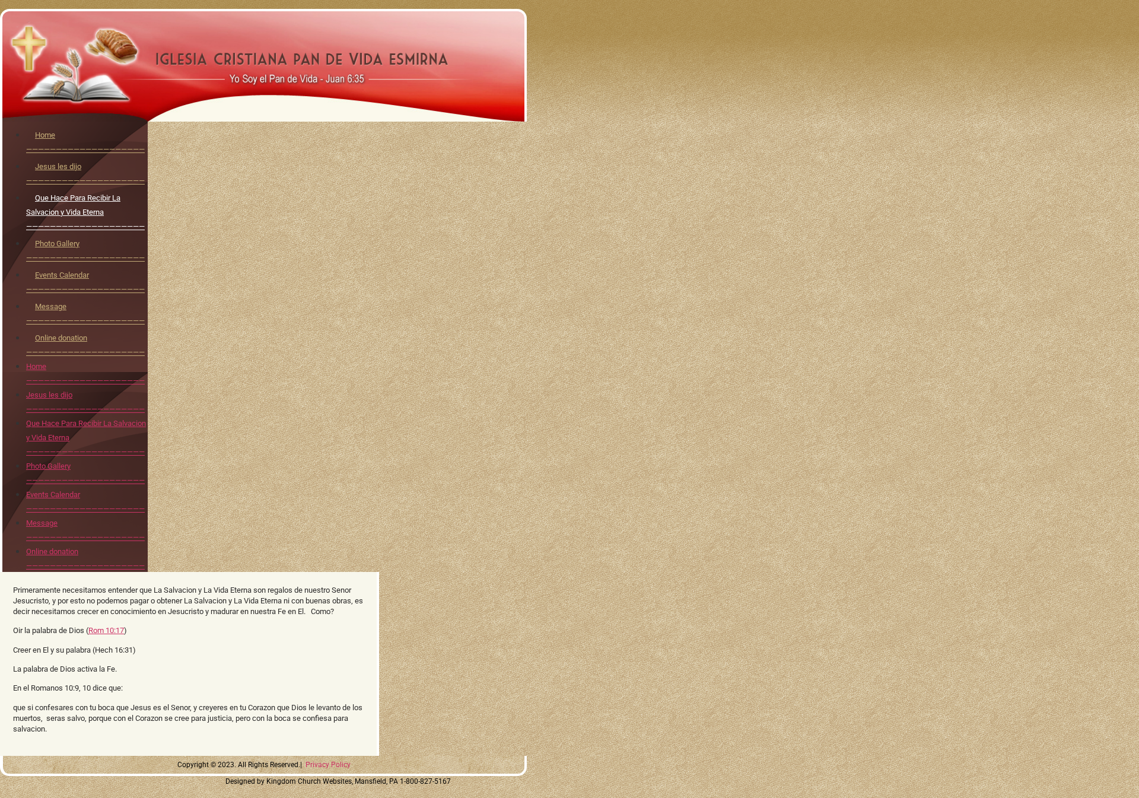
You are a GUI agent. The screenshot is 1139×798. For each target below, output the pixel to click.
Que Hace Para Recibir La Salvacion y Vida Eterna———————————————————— (85, 212)
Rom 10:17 (106, 630)
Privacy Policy (328, 765)
